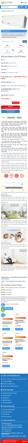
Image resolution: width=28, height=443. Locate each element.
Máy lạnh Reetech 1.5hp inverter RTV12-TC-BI (20, 322)
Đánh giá (19, 117)
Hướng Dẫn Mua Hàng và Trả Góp (9, 393)
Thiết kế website (6, 441)
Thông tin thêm (11, 117)
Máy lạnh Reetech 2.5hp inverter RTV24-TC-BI (20, 341)
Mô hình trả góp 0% (6, 395)
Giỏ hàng (25, 2)
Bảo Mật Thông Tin (6, 400)
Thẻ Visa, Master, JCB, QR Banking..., (16, 85)
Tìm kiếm (21, 7)
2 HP (7, 69)
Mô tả (3, 117)
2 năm (13, 82)
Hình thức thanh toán (7, 412)
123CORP (14, 441)
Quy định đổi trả (5, 414)
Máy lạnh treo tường (12, 66)
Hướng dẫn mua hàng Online (8, 409)
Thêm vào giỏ (16, 102)
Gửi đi (25, 41)
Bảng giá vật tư (5, 398)
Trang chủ (3, 11)
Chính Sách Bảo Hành (7, 402)
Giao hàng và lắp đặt (6, 416)
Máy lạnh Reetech (12, 63)
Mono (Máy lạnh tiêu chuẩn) (12, 72)
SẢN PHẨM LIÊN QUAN (7, 308)
